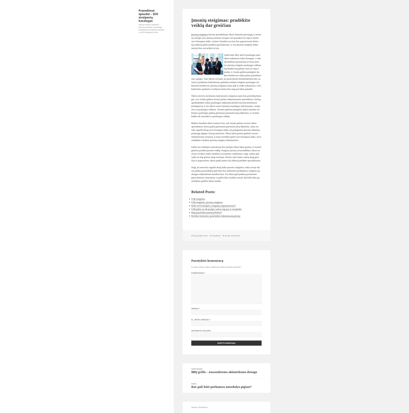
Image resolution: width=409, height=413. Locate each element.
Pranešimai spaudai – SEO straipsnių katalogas (148, 16)
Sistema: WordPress (199, 407)
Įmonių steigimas (199, 34)
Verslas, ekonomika (232, 236)
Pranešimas (216, 236)
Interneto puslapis (201, 331)
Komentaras (198, 273)
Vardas (195, 308)
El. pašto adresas (200, 319)
